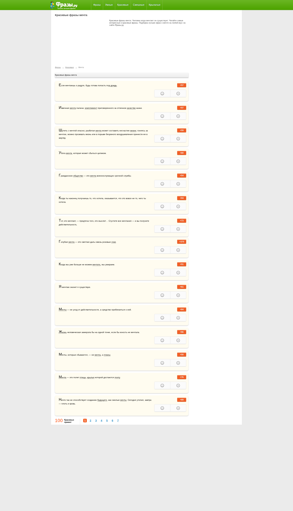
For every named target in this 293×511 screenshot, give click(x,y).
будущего (102, 400)
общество (78, 176)
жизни (133, 130)
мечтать (96, 264)
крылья (90, 377)
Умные (109, 5)
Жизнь (63, 332)
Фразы (97, 5)
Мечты (63, 309)
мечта (73, 108)
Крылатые (154, 5)
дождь (114, 85)
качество (131, 108)
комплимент (91, 108)
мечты (98, 355)
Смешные (138, 5)
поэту (117, 377)
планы (107, 355)
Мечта (62, 377)
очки (113, 242)
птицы (83, 377)
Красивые (122, 5)
